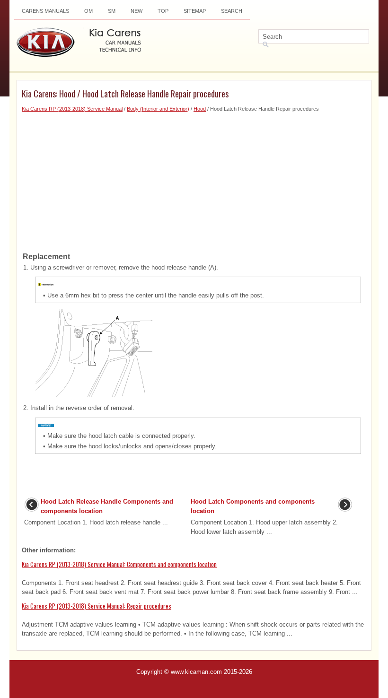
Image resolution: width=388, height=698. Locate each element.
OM (88, 11)
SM (111, 11)
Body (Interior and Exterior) (158, 109)
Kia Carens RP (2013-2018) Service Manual (72, 109)
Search (231, 11)
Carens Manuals (45, 11)
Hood (200, 109)
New (136, 11)
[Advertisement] (194, 179)
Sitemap (195, 11)
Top (163, 11)
